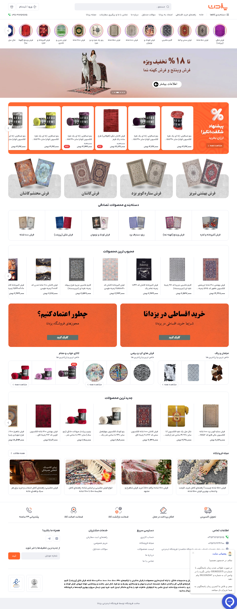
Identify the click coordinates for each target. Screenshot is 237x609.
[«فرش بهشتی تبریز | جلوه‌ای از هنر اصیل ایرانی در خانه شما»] (202, 178)
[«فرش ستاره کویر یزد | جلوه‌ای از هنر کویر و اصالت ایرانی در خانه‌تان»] (146, 178)
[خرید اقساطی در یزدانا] (174, 325)
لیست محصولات (145, 549)
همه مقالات (19, 453)
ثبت (14, 556)
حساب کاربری (147, 537)
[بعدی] (8, 30)
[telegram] (49, 538)
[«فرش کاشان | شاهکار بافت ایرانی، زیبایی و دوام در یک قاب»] (90, 178)
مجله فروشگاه (146, 543)
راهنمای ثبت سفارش (97, 537)
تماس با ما (148, 561)
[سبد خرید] (11, 6)
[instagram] (57, 538)
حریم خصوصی (101, 543)
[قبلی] (229, 30)
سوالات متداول (100, 549)
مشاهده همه (216, 145)
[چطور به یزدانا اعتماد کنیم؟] (62, 325)
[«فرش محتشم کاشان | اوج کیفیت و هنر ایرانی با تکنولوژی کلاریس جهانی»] (34, 178)
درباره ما (149, 555)
